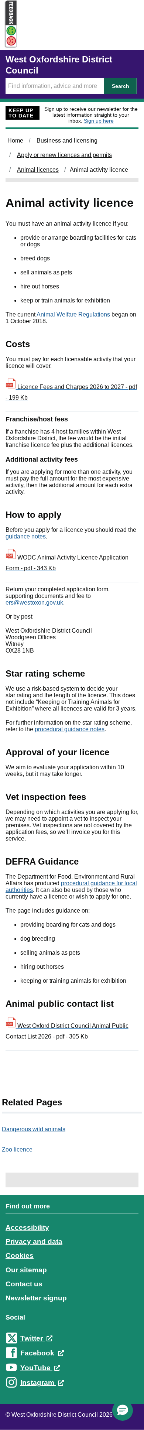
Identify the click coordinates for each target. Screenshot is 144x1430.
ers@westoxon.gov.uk (34, 602)
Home (15, 140)
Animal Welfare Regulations (73, 314)
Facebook (38, 1353)
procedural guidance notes (69, 729)
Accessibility (27, 1227)
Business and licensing (67, 140)
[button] (122, 1410)
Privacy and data (34, 1241)
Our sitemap (26, 1270)
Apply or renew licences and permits (64, 155)
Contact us (24, 1284)
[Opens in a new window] (8, 41)
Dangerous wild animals (33, 1129)
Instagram (38, 1382)
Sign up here (99, 121)
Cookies (20, 1255)
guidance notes (26, 536)
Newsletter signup (36, 1298)
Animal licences (38, 170)
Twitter (32, 1338)
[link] (72, 1301)
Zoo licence (17, 1149)
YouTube (36, 1368)
